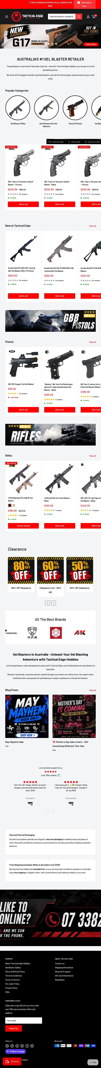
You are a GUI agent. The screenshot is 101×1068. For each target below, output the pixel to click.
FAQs (7, 992)
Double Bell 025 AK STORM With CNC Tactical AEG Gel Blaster (59, 269)
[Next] (53, 603)
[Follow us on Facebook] (7, 1046)
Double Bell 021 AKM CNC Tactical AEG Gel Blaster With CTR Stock (21, 269)
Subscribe (13, 1028)
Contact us (59, 963)
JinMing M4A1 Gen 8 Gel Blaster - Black (57, 499)
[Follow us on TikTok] (32, 1046)
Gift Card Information (64, 975)
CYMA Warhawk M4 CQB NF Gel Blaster (20, 499)
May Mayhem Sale (14, 741)
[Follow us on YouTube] (27, 1046)
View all (92, 226)
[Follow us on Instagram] (17, 1046)
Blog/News (59, 980)
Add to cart (23, 204)
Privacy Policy (11, 988)
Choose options (23, 526)
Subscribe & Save (87, 4)
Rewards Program (62, 971)
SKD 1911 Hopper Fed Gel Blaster (21, 384)
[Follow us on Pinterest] (22, 1046)
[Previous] (47, 603)
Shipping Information (64, 967)
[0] (93, 16)
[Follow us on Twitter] (12, 1046)
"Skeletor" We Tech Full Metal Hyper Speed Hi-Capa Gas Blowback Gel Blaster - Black (58, 387)
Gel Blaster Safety (13, 967)
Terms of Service (12, 980)
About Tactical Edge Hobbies (17, 963)
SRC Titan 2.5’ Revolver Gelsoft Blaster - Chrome (20, 183)
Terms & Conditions (13, 975)
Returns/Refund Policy (15, 971)
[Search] (78, 16)
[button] (48, 810)
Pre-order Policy (12, 984)
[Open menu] (6, 17)
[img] (50, 771)
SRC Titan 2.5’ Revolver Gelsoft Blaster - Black (56, 183)
